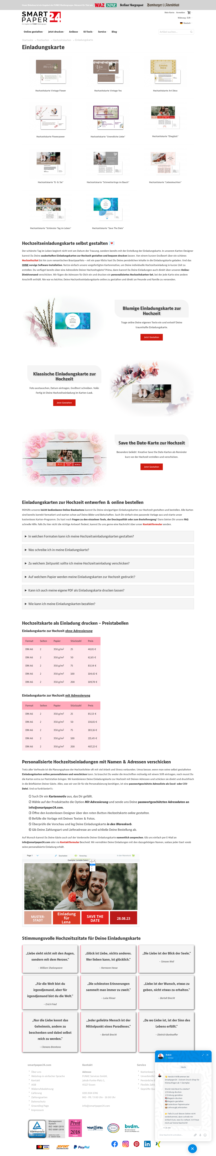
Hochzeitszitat (30, 260)
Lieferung (36, 1093)
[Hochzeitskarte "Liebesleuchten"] (165, 163)
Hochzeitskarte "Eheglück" (165, 136)
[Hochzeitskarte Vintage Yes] (108, 71)
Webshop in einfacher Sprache (48, 1076)
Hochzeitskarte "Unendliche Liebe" (108, 136)
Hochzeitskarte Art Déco (165, 90)
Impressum (37, 1110)
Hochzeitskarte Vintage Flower (50, 90)
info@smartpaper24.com (96, 1105)
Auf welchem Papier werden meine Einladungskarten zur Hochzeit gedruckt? (81, 577)
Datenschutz (38, 1101)
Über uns (36, 1072)
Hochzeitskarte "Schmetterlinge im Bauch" (108, 182)
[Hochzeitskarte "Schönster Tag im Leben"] (50, 209)
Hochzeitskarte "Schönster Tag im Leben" (50, 228)
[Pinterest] (136, 1140)
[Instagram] (125, 1140)
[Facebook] (115, 1140)
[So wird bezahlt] (63, 1140)
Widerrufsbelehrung (42, 1089)
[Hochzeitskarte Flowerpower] (50, 117)
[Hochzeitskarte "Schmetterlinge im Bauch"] (108, 163)
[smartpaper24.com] (41, 18)
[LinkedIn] (147, 1140)
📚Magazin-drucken (173, 1098)
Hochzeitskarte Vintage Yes (108, 90)
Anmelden (180, 12)
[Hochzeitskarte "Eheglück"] (165, 117)
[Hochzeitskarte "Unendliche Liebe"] (108, 117)
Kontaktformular (152, 524)
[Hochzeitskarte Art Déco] (165, 71)
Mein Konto (169, 12)
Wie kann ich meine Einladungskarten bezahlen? (61, 604)
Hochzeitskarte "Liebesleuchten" (165, 182)
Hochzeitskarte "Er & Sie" (50, 182)
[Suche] (191, 31)
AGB (33, 1084)
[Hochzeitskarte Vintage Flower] (50, 71)
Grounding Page (40, 1105)
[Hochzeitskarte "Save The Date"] (108, 209)
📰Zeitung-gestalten (174, 1095)
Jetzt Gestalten (151, 337)
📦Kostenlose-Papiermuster (177, 1104)
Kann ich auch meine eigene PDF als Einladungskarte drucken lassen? (76, 590)
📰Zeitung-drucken (173, 1092)
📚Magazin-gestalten (174, 1101)
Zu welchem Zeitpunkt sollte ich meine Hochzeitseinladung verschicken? (78, 563)
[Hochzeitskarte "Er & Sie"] (50, 163)
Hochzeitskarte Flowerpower (50, 136)
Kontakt (35, 1080)
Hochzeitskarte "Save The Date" (108, 228)
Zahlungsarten (39, 1097)
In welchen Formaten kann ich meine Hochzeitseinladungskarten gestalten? (81, 536)
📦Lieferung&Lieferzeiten (176, 1107)
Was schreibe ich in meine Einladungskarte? (58, 550)
